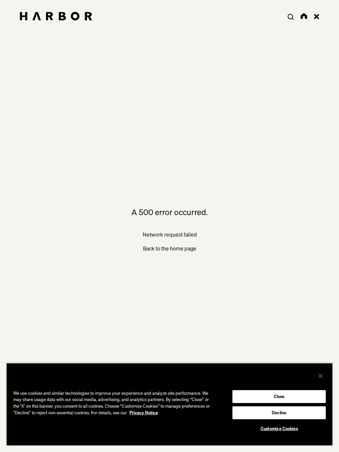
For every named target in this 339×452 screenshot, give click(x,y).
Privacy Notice (143, 412)
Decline (279, 412)
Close (279, 396)
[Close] (320, 376)
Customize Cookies (279, 428)
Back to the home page (169, 248)
